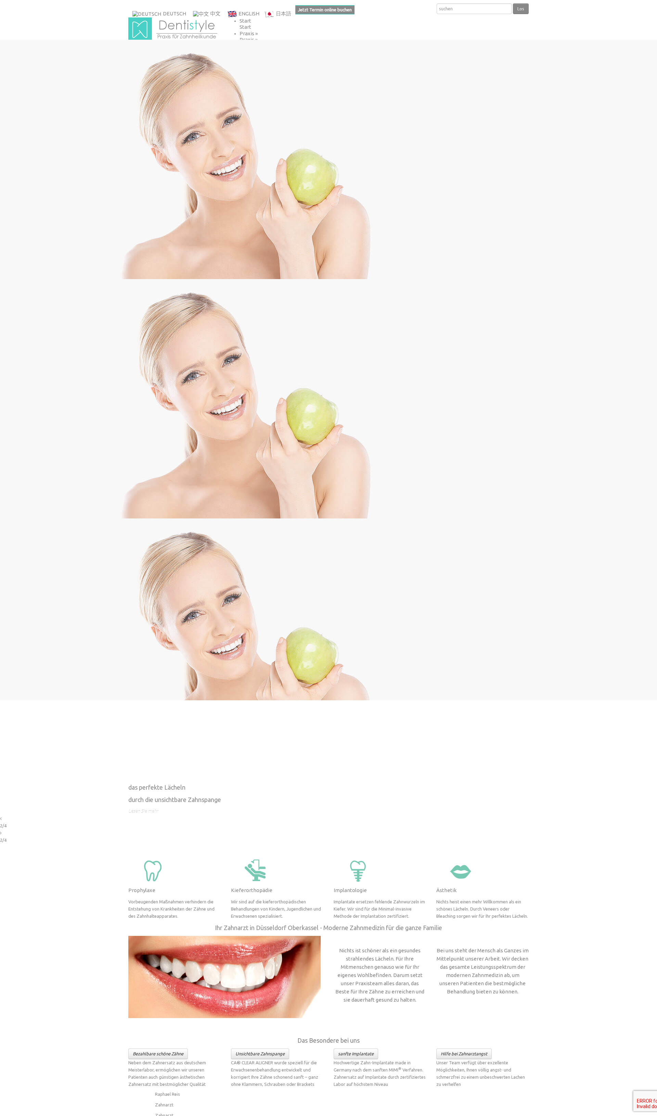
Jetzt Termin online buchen (325, 9)
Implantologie (350, 890)
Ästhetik (446, 890)
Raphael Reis (167, 1094)
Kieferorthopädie (251, 890)
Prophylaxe (141, 890)
